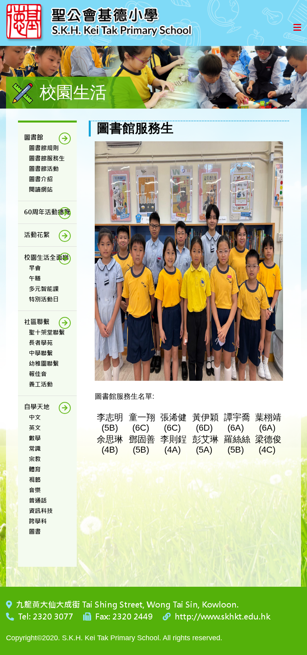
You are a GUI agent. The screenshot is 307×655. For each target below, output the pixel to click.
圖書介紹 (41, 179)
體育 (35, 469)
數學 (35, 438)
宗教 (35, 459)
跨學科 (38, 521)
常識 (35, 448)
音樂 (35, 490)
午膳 (35, 278)
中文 (35, 417)
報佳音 (38, 374)
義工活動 (41, 384)
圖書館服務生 (47, 158)
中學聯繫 (41, 353)
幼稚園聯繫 (44, 363)
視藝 (35, 479)
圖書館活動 (44, 168)
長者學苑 (41, 342)
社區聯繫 (37, 322)
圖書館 (33, 137)
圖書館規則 (44, 148)
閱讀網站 (41, 189)
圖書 (35, 531)
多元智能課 (44, 289)
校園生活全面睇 (46, 257)
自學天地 (37, 407)
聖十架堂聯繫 (47, 332)
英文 (35, 427)
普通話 (38, 500)
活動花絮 (37, 235)
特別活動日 (44, 299)
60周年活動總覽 (47, 212)
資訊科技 (41, 511)
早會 (35, 268)
